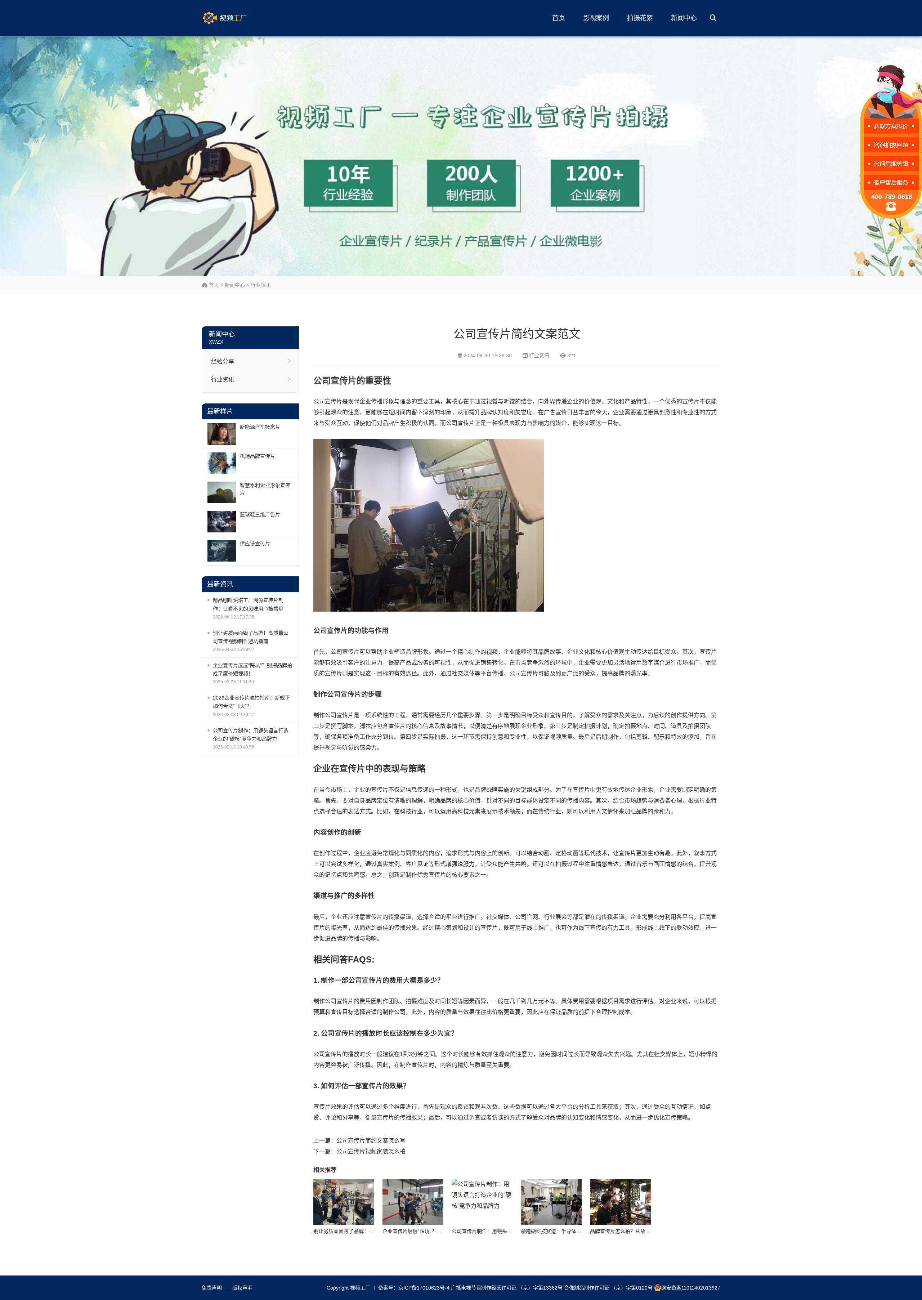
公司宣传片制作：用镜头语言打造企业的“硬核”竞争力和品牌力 (250, 735)
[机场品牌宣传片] (221, 463)
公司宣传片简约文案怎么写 (371, 1141)
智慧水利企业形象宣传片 (265, 489)
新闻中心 (684, 18)
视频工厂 (236, 18)
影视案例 (596, 18)
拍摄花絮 (640, 18)
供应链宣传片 (255, 543)
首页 (558, 18)
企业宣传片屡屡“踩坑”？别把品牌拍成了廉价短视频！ (252, 669)
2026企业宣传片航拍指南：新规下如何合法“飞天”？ (251, 702)
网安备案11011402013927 (690, 1288)
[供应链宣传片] (221, 551)
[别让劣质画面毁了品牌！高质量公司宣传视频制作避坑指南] (343, 1202)
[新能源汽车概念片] (221, 434)
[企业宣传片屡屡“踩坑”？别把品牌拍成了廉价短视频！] (412, 1202)
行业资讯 (261, 285)
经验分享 (222, 361)
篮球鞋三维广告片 (260, 514)
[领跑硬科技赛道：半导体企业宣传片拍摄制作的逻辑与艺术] (551, 1202)
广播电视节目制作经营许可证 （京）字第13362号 (507, 1288)
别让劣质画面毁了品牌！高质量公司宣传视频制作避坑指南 (250, 637)
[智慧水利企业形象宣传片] (221, 492)
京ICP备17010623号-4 (423, 1288)
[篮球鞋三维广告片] (221, 521)
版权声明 (242, 1288)
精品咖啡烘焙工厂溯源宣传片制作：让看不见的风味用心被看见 (248, 604)
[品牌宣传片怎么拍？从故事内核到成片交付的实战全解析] (620, 1202)
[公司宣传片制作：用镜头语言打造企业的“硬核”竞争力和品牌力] (482, 1202)
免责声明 (212, 1288)
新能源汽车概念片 (260, 427)
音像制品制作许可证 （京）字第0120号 (608, 1288)
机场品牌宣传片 (257, 456)
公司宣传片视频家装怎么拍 (371, 1151)
